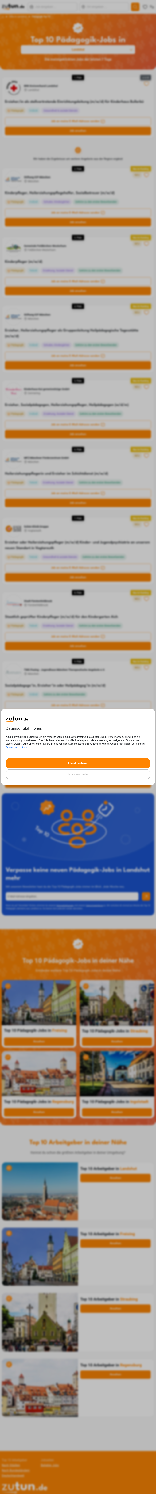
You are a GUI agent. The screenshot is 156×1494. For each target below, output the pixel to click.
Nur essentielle (78, 774)
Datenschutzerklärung (17, 747)
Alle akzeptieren (78, 763)
